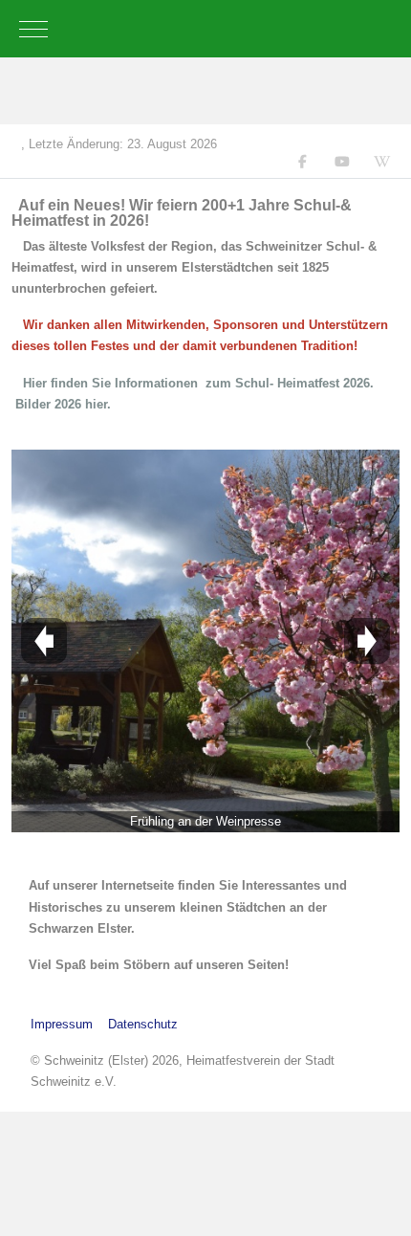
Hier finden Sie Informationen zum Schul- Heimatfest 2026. (198, 383)
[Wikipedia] (382, 161)
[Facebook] (303, 161)
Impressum (62, 1024)
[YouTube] (342, 161)
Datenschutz (143, 1024)
